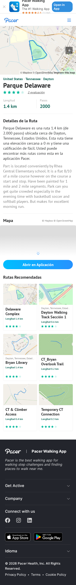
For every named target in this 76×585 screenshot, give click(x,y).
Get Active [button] (14, 485)
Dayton (48, 79)
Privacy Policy (15, 575)
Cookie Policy (56, 575)
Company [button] (13, 498)
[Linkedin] (29, 521)
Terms (36, 575)
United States (13, 79)
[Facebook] (7, 521)
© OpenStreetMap (43, 72)
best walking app (39, 460)
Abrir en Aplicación (38, 264)
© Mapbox (26, 72)
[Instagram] (18, 521)
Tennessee (33, 79)
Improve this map (64, 72)
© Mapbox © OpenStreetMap (57, 220)
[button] (4, 6)
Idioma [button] (11, 551)
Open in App (59, 6)
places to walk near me (23, 469)
